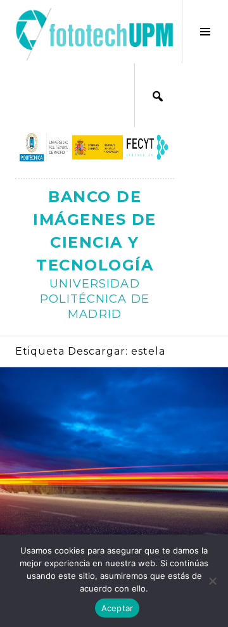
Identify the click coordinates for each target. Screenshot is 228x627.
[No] (212, 580)
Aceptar (117, 608)
